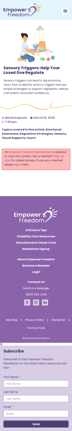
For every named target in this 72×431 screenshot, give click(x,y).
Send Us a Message (36, 288)
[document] (36, 387)
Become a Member (36, 265)
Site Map (12, 320)
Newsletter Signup (36, 249)
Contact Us (36, 282)
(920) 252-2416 (36, 294)
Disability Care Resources (36, 236)
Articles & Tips (36, 230)
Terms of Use (36, 328)
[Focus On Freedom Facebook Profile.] (27, 302)
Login (36, 272)
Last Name (10, 392)
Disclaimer (58, 320)
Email (7, 407)
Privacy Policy (34, 320)
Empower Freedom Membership (30, 152)
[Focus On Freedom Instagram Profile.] (36, 302)
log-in (18, 164)
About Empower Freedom (36, 259)
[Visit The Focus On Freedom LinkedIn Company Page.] (45, 302)
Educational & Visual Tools (36, 242)
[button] (65, 10)
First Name (11, 377)
